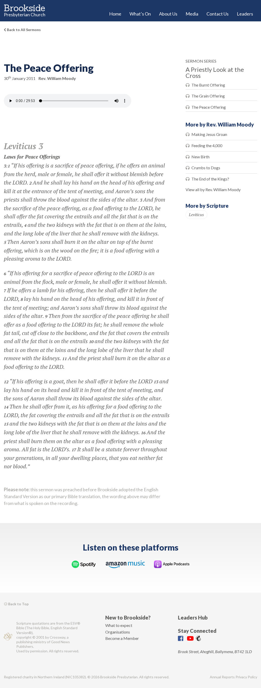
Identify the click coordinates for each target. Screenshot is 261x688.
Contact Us (217, 14)
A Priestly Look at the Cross (215, 72)
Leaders (245, 14)
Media (192, 14)
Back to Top (18, 604)
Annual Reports (222, 677)
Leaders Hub (193, 617)
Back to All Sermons (23, 29)
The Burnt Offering (208, 84)
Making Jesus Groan (209, 134)
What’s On (140, 14)
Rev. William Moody (57, 78)
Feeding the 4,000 (206, 145)
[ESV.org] (8, 637)
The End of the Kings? (210, 178)
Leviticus (196, 214)
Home (115, 14)
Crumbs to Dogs (205, 167)
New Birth (200, 156)
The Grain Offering (208, 95)
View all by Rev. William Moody (213, 189)
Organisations (117, 631)
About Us (168, 14)
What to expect (118, 625)
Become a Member (122, 638)
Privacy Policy (246, 677)
